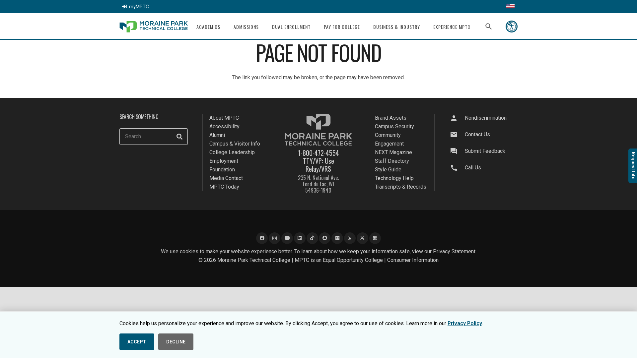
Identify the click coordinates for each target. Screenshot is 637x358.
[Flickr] (337, 238)
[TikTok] (312, 238)
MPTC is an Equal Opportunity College (339, 260)
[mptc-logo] (153, 26)
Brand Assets (390, 118)
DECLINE (175, 341)
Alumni (217, 135)
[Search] (179, 137)
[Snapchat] (324, 238)
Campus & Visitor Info (234, 144)
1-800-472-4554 (318, 153)
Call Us (473, 167)
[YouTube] (287, 238)
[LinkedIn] (300, 238)
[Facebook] (262, 238)
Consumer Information (413, 260)
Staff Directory (392, 161)
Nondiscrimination (486, 118)
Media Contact (226, 178)
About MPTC (224, 118)
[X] (362, 238)
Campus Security (394, 126)
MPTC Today (224, 187)
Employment (223, 161)
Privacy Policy (465, 323)
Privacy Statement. (454, 251)
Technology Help (394, 178)
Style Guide (388, 169)
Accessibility (224, 126)
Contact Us (477, 134)
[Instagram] (274, 238)
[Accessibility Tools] (512, 26)
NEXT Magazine (393, 152)
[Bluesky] (375, 238)
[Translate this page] (510, 6)
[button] (224, 27)
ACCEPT (136, 341)
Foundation (222, 169)
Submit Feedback (485, 151)
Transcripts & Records (400, 187)
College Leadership (232, 152)
